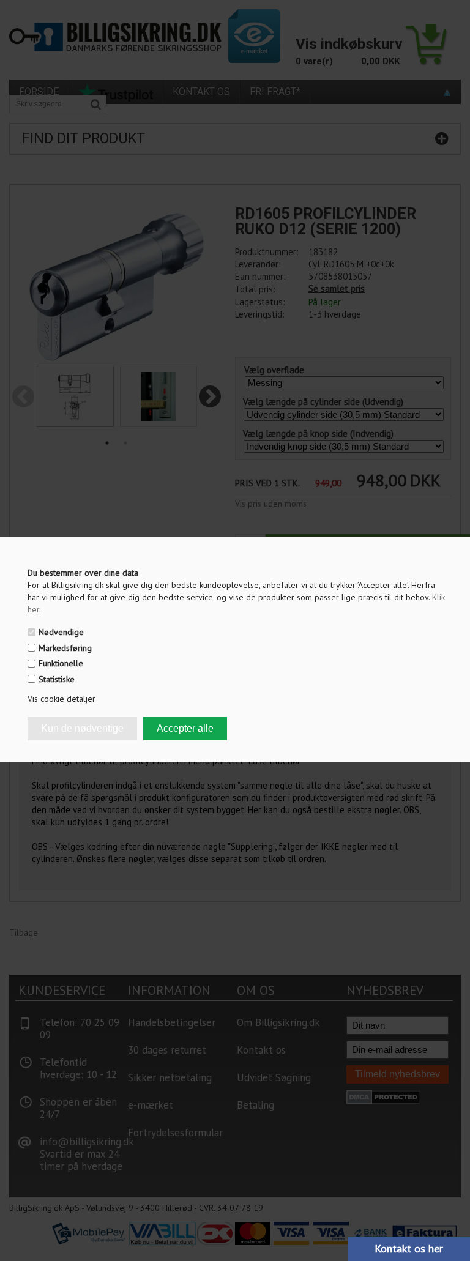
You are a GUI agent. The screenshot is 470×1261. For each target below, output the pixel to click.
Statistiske (57, 679)
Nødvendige (61, 632)
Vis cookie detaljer (61, 698)
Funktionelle (61, 663)
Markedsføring (65, 647)
